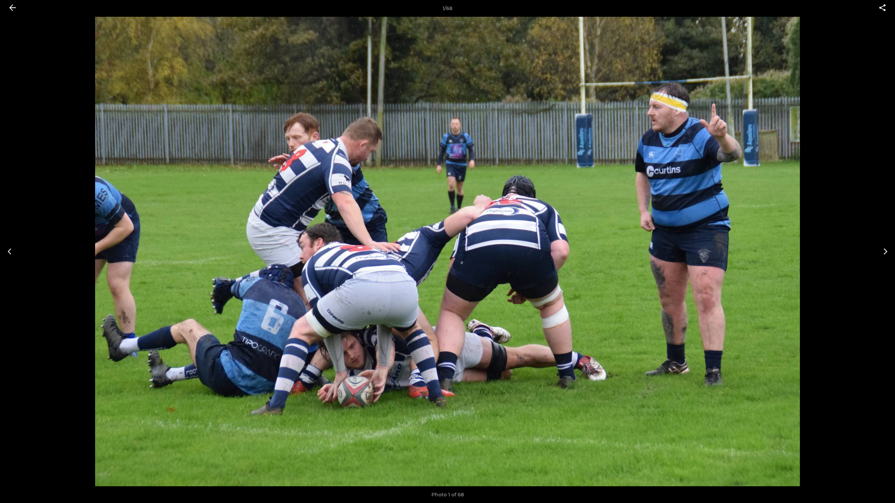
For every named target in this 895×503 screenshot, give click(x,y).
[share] (882, 8)
